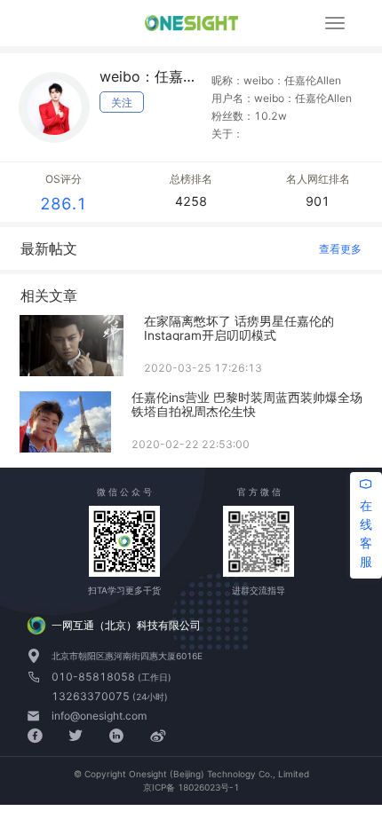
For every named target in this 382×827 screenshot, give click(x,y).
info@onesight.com (99, 715)
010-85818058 (95, 676)
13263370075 (92, 696)
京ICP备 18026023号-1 (191, 787)
